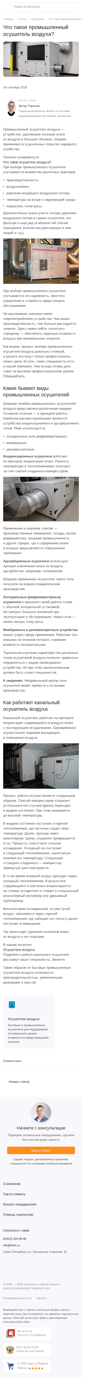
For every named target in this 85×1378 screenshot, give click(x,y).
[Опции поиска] (65, 7)
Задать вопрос (41, 1150)
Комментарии (12, 1061)
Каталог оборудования (19, 1204)
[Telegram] (13, 1264)
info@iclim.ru (11, 1245)
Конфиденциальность (17, 1298)
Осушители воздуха (19, 950)
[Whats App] (29, 1264)
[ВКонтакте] (5, 1264)
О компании (12, 1184)
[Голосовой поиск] (74, 7)
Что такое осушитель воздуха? (27, 162)
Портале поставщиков (31, 1334)
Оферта (41, 1298)
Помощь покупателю (18, 1214)
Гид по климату (14, 1194)
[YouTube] (21, 1264)
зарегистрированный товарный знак (26, 1288)
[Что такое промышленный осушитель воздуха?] (41, 59)
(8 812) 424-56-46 (14, 1238)
